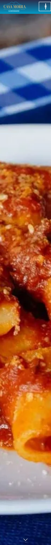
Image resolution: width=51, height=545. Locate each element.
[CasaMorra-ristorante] (15, 2)
